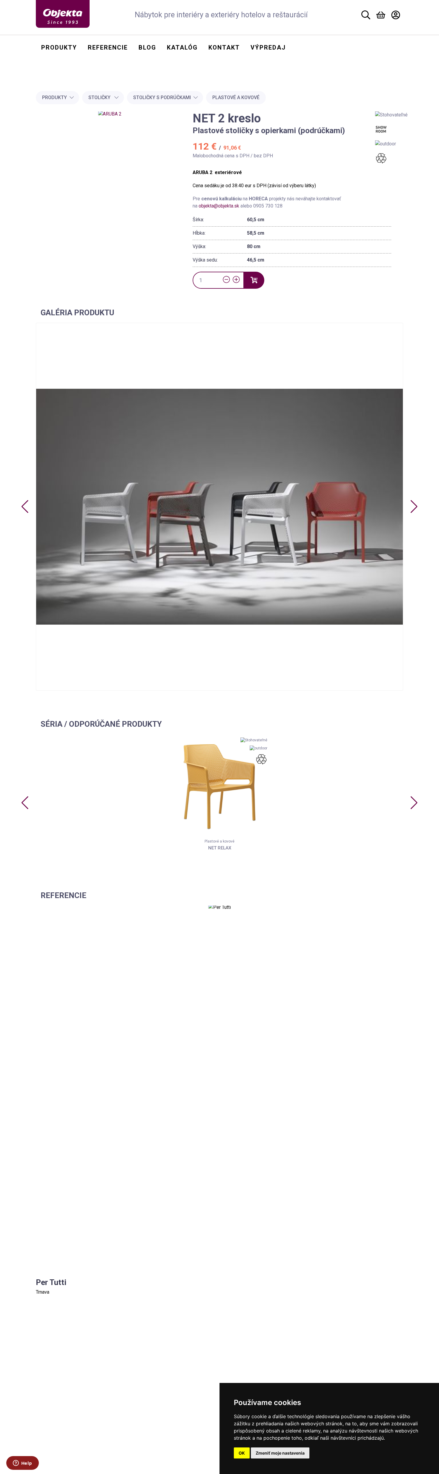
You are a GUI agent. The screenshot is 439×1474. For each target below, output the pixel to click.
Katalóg (147, 1404)
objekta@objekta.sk (219, 206)
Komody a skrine (67, 1435)
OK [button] (242, 1452)
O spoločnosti (155, 1372)
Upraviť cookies (153, 1430)
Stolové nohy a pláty (71, 1426)
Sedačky (59, 1409)
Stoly (55, 1417)
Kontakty (148, 1362)
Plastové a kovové (236, 97)
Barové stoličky (66, 1383)
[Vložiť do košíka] (253, 280)
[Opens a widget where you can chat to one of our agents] (22, 1463)
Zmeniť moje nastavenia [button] (280, 1452)
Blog (143, 1383)
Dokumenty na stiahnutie (168, 1414)
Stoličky (100, 97)
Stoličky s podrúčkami (162, 97)
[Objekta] (63, 13)
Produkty (54, 97)
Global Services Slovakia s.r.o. (198, 1470)
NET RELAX (219, 848)
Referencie (150, 1393)
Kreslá (57, 1391)
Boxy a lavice (64, 1400)
